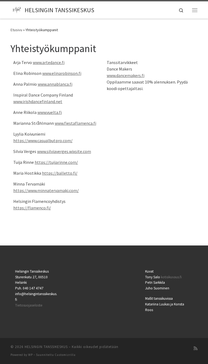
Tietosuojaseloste (29, 305)
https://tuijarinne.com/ (56, 162)
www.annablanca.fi (55, 84)
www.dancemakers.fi (125, 75)
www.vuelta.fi (49, 112)
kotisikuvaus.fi (171, 277)
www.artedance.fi (48, 62)
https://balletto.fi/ (59, 173)
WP (30, 355)
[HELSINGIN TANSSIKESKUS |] (17, 9)
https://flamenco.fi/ (32, 207)
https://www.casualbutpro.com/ (43, 140)
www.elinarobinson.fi (61, 73)
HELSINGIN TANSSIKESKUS (46, 346)
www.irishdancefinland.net (37, 101)
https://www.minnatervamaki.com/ (46, 190)
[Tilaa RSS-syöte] (195, 348)
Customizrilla (65, 355)
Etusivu (16, 29)
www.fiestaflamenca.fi (75, 123)
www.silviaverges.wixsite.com (64, 151)
